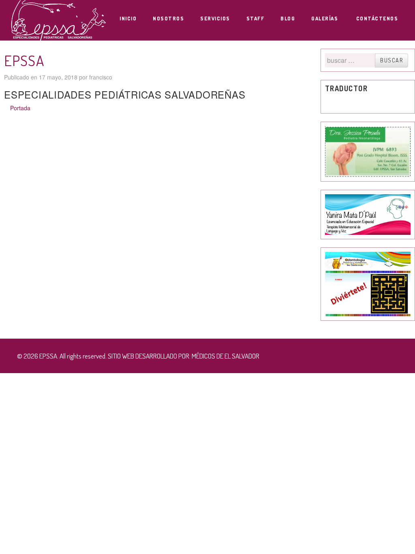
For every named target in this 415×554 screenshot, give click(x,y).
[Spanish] (361, 103)
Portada (20, 108)
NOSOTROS (168, 18)
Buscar (391, 60)
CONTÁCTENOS (377, 18)
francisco (100, 77)
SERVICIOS (215, 18)
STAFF (255, 18)
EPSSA (24, 60)
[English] (336, 103)
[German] (353, 103)
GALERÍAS (325, 18)
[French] (345, 103)
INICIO (128, 18)
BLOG (287, 18)
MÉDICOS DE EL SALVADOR (225, 356)
